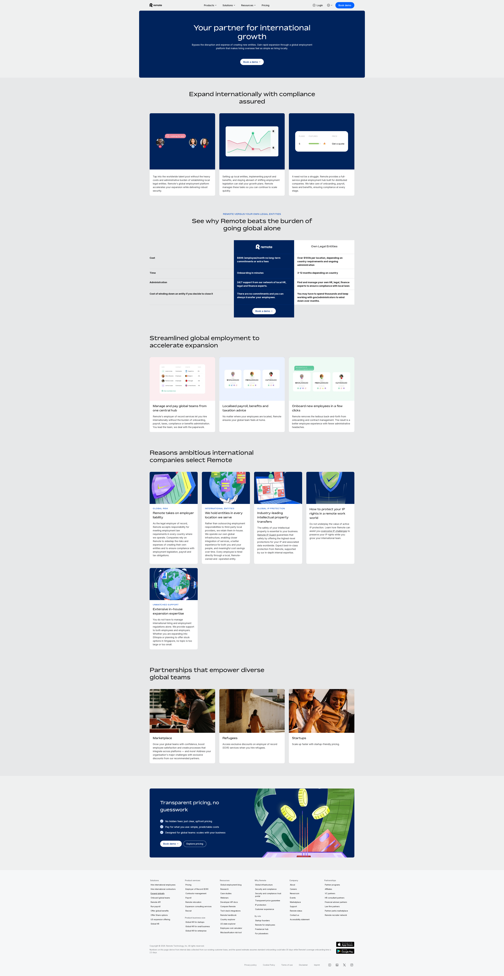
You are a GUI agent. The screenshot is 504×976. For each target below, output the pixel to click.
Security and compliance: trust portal (268, 894)
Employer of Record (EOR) (197, 889)
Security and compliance (266, 889)
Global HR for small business (197, 926)
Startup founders (262, 920)
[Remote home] (156, 5)
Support (293, 906)
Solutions (228, 5)
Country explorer (227, 919)
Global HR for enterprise (195, 931)
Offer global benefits (160, 911)
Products (209, 5)
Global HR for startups (194, 922)
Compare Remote (228, 906)
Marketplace (295, 902)
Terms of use (287, 965)
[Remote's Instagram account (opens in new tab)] (351, 965)
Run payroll (155, 906)
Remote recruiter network (336, 915)
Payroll (188, 898)
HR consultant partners (334, 898)
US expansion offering (160, 919)
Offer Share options (159, 915)
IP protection (260, 905)
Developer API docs (229, 902)
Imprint (317, 965)
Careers (293, 889)
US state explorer (228, 924)
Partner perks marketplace (336, 911)
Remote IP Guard (266, 534)
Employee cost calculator (231, 928)
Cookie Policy (269, 965)
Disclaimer (303, 965)
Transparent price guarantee (267, 900)
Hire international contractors (163, 889)
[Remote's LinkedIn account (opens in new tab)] (337, 965)
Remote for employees (265, 925)
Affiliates (328, 889)
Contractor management (195, 893)
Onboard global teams (160, 898)
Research (224, 889)
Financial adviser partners (336, 902)
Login (320, 5)
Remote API (156, 902)
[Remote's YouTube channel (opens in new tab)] (329, 965)
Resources (247, 5)
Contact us (294, 915)
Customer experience (264, 909)
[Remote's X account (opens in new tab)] (344, 965)
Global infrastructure (264, 885)
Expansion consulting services (198, 906)
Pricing (265, 5)
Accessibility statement (299, 919)
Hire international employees (163, 885)
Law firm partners (332, 906)
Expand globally (158, 893)
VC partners (330, 893)
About (292, 885)
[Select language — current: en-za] (330, 5)
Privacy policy (250, 965)
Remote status (296, 911)
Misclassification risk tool (231, 932)
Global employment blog (231, 885)
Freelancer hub (261, 929)
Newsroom (294, 893)
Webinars (224, 898)
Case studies (226, 893)
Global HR (155, 924)
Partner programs (332, 885)
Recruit (188, 911)
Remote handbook (228, 915)
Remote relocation (193, 902)
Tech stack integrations (230, 911)
